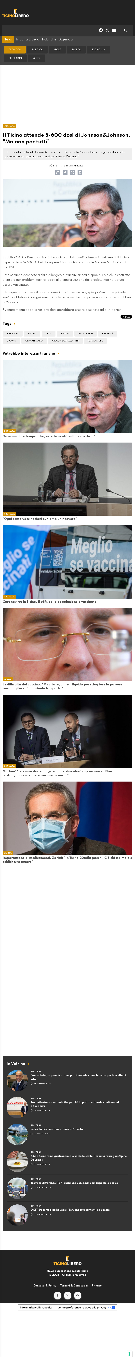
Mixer (36, 58)
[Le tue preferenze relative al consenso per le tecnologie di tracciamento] (129, 1354)
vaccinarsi (85, 334)
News (8, 39)
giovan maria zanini (65, 341)
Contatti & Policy (44, 1286)
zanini (65, 334)
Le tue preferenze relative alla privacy (82, 1307)
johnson (13, 334)
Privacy (97, 1286)
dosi (49, 334)
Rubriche (49, 39)
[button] (57, 1295)
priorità (107, 334)
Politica (37, 50)
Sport (57, 50)
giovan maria (34, 341)
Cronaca (15, 50)
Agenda (66, 39)
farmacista (95, 341)
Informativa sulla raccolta (36, 1307)
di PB (55, 166)
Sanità (76, 50)
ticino (32, 334)
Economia (98, 50)
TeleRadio (15, 58)
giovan (11, 341)
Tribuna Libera (27, 39)
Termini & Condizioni (74, 1286)
